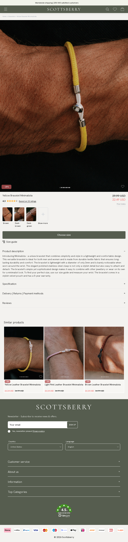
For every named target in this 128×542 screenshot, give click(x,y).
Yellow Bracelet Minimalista (27, 16)
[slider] (64, 2)
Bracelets (11, 16)
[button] (64, 511)
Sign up (72, 424)
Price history (121, 204)
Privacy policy (39, 431)
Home (4, 16)
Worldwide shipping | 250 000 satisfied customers (64, 3)
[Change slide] (60, 187)
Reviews (7, 303)
